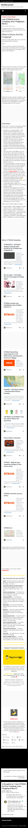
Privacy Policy (22, 825)
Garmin (6, 746)
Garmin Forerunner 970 (9, 628)
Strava (10, 746)
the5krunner (7, 5)
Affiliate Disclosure (16, 682)
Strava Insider (11, 17)
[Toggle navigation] (3, 10)
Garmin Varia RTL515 (8, 616)
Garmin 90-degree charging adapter (13, 585)
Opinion (4, 17)
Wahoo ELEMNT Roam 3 (9, 636)
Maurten (5, 609)
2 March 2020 (5, 26)
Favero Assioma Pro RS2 (9, 622)
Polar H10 (5, 633)
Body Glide (6, 604)
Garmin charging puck (9, 592)
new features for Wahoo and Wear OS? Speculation (14, 777)
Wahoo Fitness (19, 746)
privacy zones (13, 171)
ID (18, 731)
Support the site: (8, 674)
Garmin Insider (6, 820)
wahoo (13, 746)
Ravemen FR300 (7, 597)
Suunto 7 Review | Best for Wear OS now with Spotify (14, 771)
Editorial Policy (7, 682)
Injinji (4, 581)
